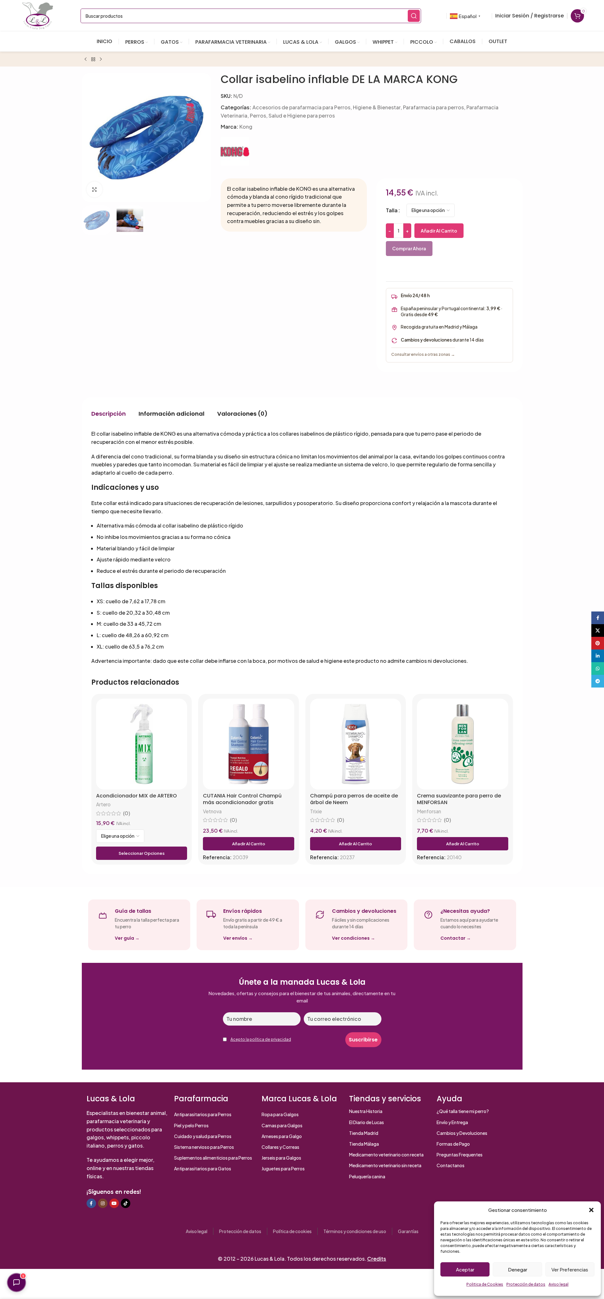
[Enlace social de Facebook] (91, 1203)
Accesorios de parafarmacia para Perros (301, 107)
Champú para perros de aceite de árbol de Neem (354, 799)
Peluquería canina (367, 1176)
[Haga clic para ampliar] (94, 189)
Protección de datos (525, 1284)
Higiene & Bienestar (376, 107)
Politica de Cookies (484, 1284)
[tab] (108, 413)
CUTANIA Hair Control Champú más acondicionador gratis (242, 799)
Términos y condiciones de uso (354, 1231)
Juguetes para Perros (283, 1168)
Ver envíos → (238, 938)
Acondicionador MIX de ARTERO (136, 795)
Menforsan (429, 811)
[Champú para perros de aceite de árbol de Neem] (355, 744)
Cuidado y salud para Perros (202, 1136)
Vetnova (212, 811)
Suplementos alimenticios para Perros (213, 1158)
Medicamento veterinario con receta (386, 1154)
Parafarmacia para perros (433, 107)
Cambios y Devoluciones (462, 1133)
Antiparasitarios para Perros (202, 1114)
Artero (103, 804)
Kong (245, 126)
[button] (591, 1210)
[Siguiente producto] (101, 59)
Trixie (316, 811)
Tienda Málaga (364, 1144)
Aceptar (465, 1269)
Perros (258, 115)
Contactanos (450, 1165)
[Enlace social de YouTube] (114, 1203)
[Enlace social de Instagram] (102, 1203)
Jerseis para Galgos (281, 1158)
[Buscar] (414, 16)
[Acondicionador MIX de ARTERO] (141, 744)
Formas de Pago (453, 1144)
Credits (376, 1258)
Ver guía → (127, 938)
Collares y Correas (280, 1147)
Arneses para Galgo (282, 1136)
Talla (392, 210)
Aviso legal (558, 1284)
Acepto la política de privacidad (261, 1039)
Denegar (517, 1269)
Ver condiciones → (353, 938)
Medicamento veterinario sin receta (385, 1165)
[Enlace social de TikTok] (125, 1203)
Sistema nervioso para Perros (204, 1147)
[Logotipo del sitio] (37, 15)
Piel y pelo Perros (191, 1125)
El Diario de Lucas (366, 1122)
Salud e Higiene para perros (302, 115)
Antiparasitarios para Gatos (202, 1168)
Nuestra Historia (365, 1111)
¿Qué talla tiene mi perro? (463, 1111)
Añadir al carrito (439, 231)
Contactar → (455, 938)
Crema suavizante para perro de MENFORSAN (459, 799)
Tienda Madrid (363, 1133)
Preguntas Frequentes (460, 1154)
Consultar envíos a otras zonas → (423, 354)
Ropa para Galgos (280, 1114)
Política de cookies (292, 1231)
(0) (126, 813)
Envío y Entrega (452, 1122)
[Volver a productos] (93, 59)
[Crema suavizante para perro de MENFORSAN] (462, 744)
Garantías (408, 1231)
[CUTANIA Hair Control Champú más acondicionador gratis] (248, 744)
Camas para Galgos (282, 1125)
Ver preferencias (569, 1269)
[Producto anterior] (85, 59)
